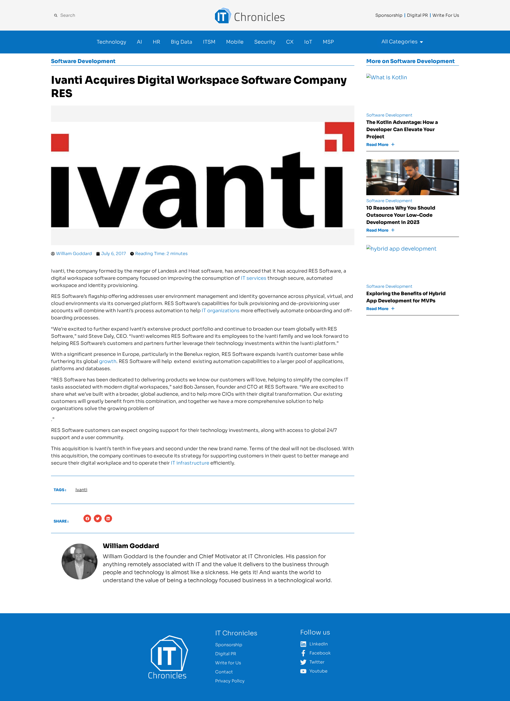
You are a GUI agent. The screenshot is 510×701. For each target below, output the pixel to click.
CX (290, 42)
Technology (111, 42)
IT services (253, 278)
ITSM (209, 42)
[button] (87, 518)
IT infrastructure (190, 463)
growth (107, 361)
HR (156, 42)
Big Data (181, 42)
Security (264, 42)
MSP (328, 42)
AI (139, 42)
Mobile (235, 42)
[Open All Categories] (421, 42)
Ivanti (81, 490)
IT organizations (221, 311)
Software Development (83, 61)
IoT (308, 42)
